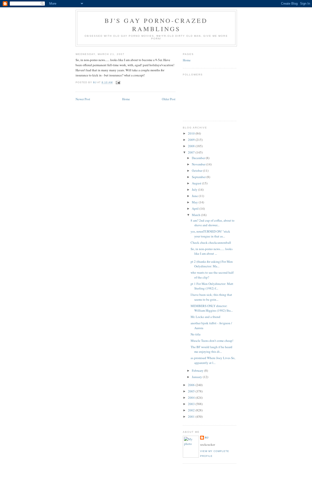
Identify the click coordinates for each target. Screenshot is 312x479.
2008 (191, 146)
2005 (191, 391)
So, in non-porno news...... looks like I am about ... (212, 251)
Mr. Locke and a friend (205, 317)
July (195, 189)
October (197, 170)
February (198, 370)
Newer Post (83, 99)
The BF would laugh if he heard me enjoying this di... (211, 349)
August (197, 183)
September (199, 177)
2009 (191, 139)
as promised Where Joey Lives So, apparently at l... (213, 360)
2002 (191, 410)
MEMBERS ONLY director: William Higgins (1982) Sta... (212, 308)
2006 (191, 385)
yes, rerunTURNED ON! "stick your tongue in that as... (210, 233)
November (199, 164)
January (197, 377)
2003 (191, 404)
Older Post (169, 99)
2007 (191, 152)
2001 (191, 416)
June (195, 196)
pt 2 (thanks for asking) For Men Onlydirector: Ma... (212, 264)
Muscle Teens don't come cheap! (212, 340)
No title (196, 334)
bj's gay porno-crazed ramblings (156, 24)
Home (126, 99)
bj (207, 437)
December (199, 158)
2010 (191, 133)
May (195, 202)
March (196, 215)
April (195, 208)
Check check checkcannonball (211, 242)
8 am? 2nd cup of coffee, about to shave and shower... (212, 222)
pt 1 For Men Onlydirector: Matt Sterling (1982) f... (212, 286)
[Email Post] (118, 82)
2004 (191, 397)
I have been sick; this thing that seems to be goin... (211, 297)
